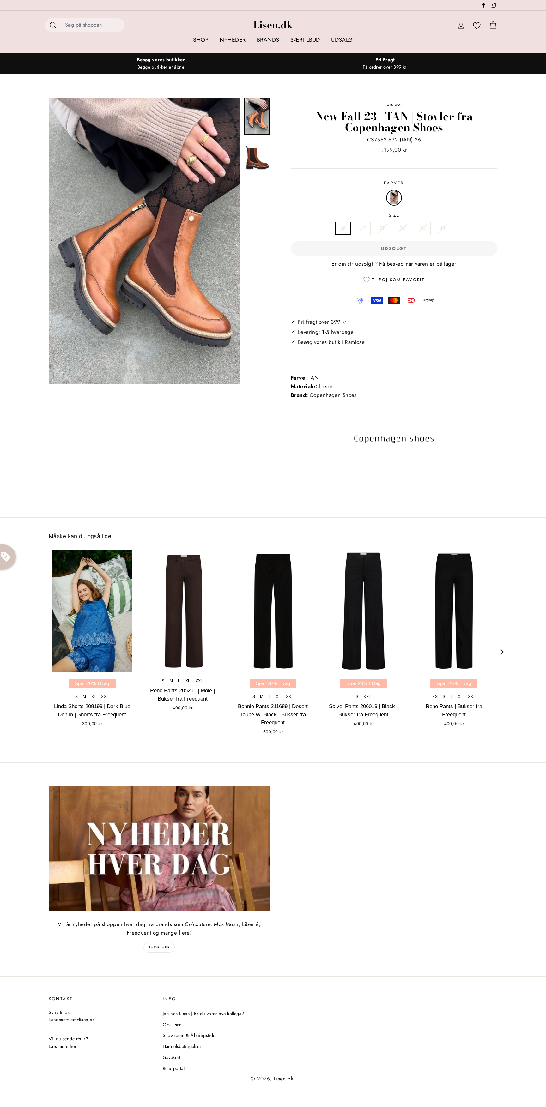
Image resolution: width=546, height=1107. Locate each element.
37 (363, 228)
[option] (161, 63)
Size (394, 215)
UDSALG (342, 40)
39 (402, 228)
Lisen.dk (273, 25)
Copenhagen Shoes (333, 395)
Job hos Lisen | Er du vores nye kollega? (203, 1013)
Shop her (159, 947)
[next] (502, 651)
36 (343, 228)
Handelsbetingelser (182, 1046)
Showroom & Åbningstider (190, 1035)
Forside (392, 104)
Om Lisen (172, 1024)
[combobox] (92, 25)
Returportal (174, 1068)
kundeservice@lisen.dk (71, 1019)
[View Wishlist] (476, 26)
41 (443, 228)
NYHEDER (233, 40)
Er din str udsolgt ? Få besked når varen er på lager (393, 264)
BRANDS (268, 40)
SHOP (201, 40)
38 (382, 228)
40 (422, 228)
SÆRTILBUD (305, 40)
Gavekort (171, 1057)
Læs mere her (62, 1046)
